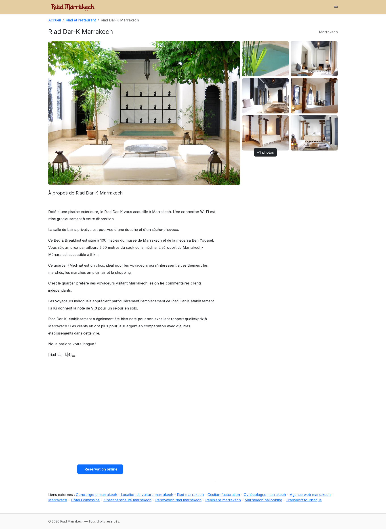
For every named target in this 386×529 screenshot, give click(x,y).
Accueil (54, 20)
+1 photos (265, 152)
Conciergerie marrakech (96, 494)
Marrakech (57, 500)
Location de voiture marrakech (147, 494)
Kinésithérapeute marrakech (127, 500)
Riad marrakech (190, 494)
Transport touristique (304, 500)
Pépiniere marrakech (223, 500)
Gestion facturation (224, 494)
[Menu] (336, 7)
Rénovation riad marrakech (178, 500)
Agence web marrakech (310, 494)
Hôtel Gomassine (85, 500)
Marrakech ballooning (263, 500)
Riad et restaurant (81, 20)
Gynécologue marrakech (265, 494)
